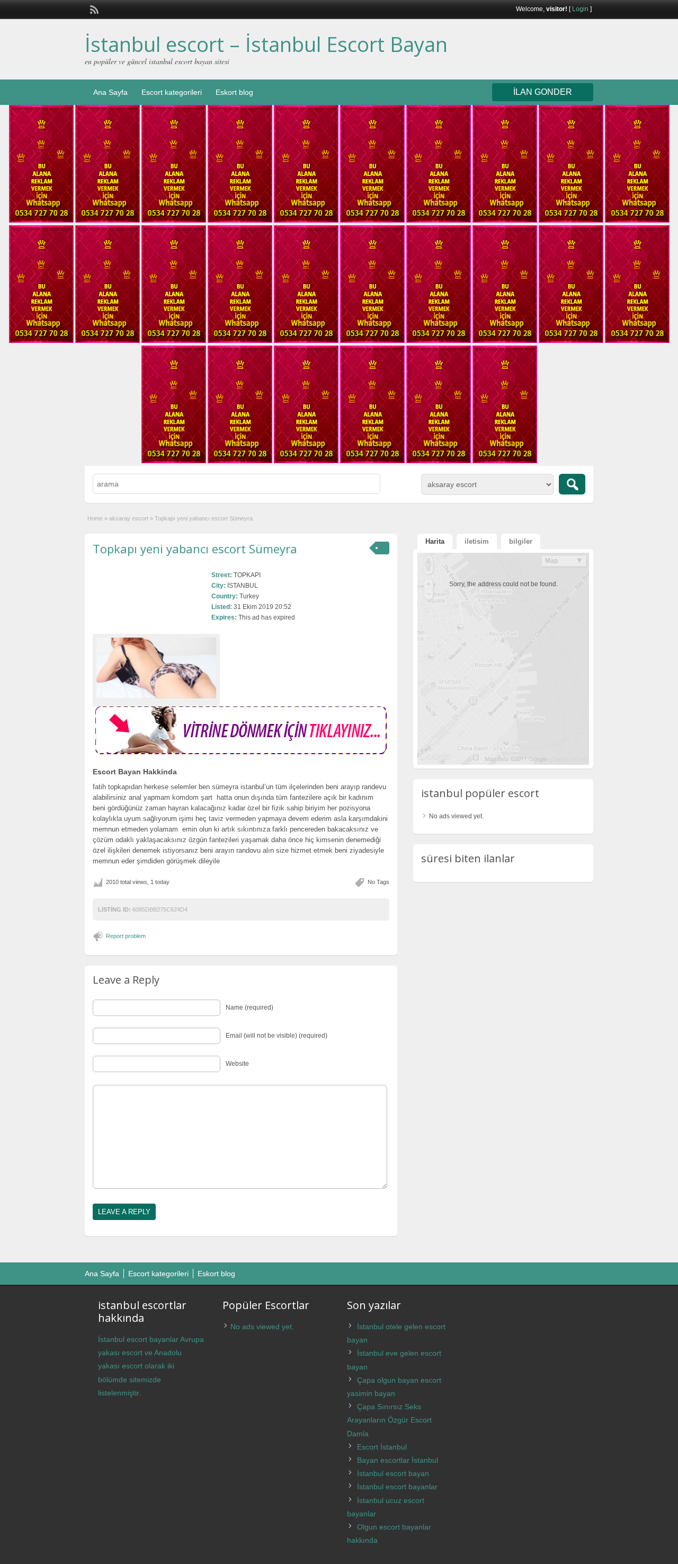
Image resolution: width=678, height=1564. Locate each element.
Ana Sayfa (110, 92)
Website (237, 1063)
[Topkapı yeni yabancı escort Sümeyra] (156, 668)
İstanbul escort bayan (393, 1473)
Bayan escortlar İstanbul (397, 1460)
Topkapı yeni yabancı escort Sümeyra (195, 548)
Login (580, 9)
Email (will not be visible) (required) (276, 1035)
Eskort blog (234, 92)
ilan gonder (542, 91)
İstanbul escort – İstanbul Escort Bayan (266, 44)
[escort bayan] (241, 752)
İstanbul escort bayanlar (397, 1486)
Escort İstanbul (382, 1447)
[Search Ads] (572, 484)
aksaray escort (128, 518)
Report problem (126, 936)
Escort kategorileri (171, 92)
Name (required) (249, 1007)
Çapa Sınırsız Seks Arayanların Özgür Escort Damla (389, 1419)
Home (95, 518)
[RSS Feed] (93, 8)
